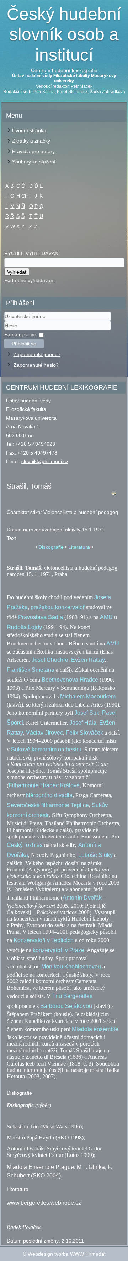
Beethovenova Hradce (70, 680)
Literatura (79, 547)
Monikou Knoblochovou (71, 967)
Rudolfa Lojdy (24, 627)
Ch (24, 196)
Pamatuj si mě (20, 334)
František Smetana (30, 670)
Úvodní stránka (29, 130)
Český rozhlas (25, 845)
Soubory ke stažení (33, 162)
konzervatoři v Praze (58, 950)
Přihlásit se (24, 344)
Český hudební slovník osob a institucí (64, 34)
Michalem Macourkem (88, 696)
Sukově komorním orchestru (46, 749)
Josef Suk (86, 713)
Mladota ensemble (95, 1029)
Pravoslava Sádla (40, 617)
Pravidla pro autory (33, 151)
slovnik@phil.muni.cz (44, 461)
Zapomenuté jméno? (37, 354)
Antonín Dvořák (82, 898)
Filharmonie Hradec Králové (44, 785)
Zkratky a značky (31, 141)
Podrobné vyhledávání (29, 280)
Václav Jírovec (44, 733)
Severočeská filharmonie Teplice (48, 805)
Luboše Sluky (95, 855)
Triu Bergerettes (72, 996)
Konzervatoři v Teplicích (44, 940)
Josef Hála (82, 723)
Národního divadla (49, 795)
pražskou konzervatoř (58, 607)
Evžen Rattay (88, 660)
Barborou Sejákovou (66, 1006)
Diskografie (51, 547)
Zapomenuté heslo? (36, 365)
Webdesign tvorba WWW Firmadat (67, 1254)
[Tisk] (113, 494)
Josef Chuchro (50, 660)
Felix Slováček (84, 733)
